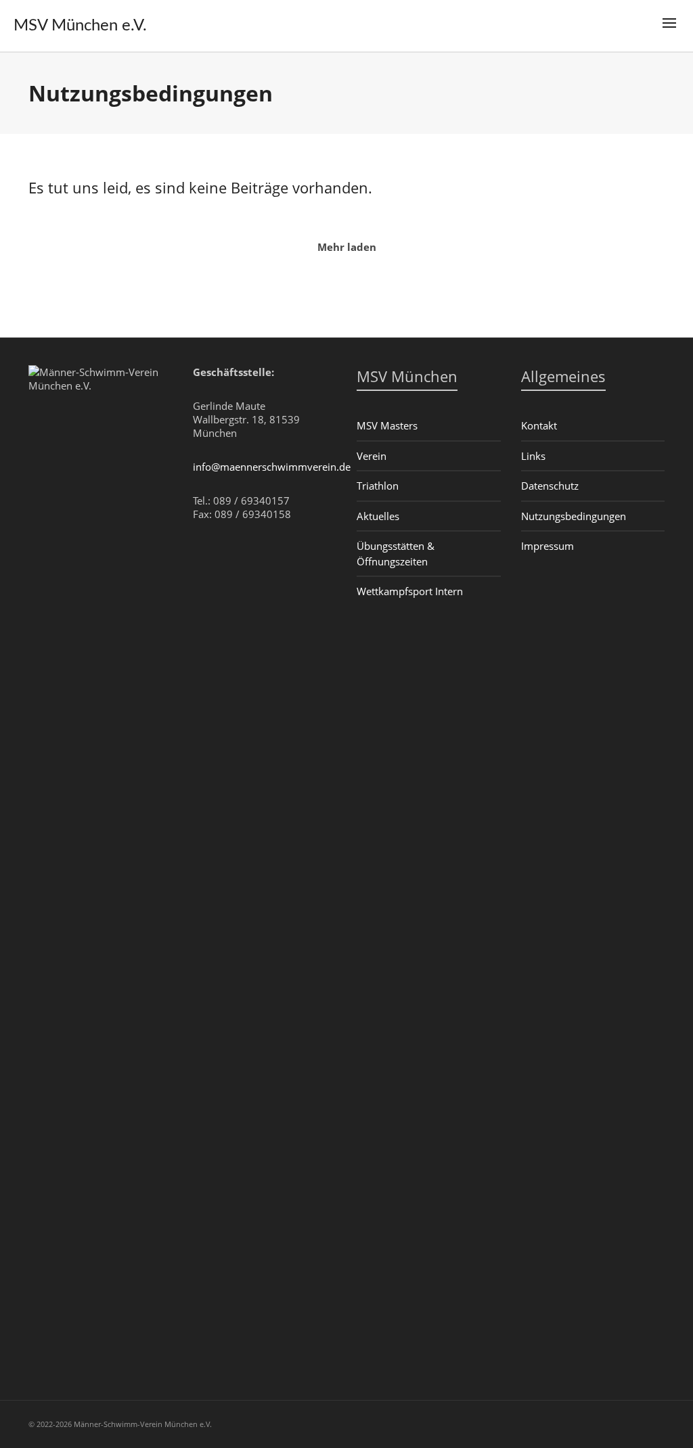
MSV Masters (387, 425)
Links (533, 456)
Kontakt (539, 425)
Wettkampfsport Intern (410, 591)
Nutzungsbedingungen (573, 516)
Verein (371, 456)
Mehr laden (346, 247)
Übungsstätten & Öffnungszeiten (395, 553)
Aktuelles (378, 516)
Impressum (547, 546)
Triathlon (378, 485)
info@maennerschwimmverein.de (272, 466)
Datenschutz (550, 485)
